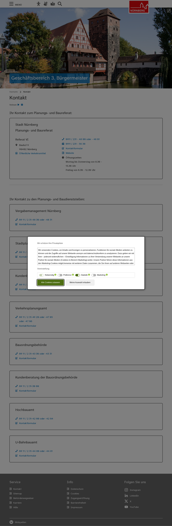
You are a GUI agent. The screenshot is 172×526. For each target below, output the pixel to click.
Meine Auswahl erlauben (80, 282)
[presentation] (55, 275)
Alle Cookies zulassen (50, 282)
